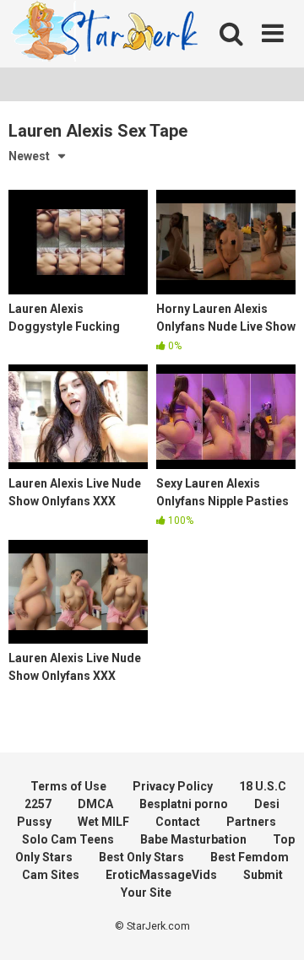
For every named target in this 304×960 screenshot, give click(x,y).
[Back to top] (273, 926)
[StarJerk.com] (106, 34)
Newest (29, 156)
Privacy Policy (173, 786)
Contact (177, 821)
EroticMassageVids (161, 875)
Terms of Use (68, 786)
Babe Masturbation (193, 839)
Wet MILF (103, 821)
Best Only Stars (141, 857)
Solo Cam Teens (68, 839)
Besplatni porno (183, 804)
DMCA (95, 804)
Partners (251, 821)
